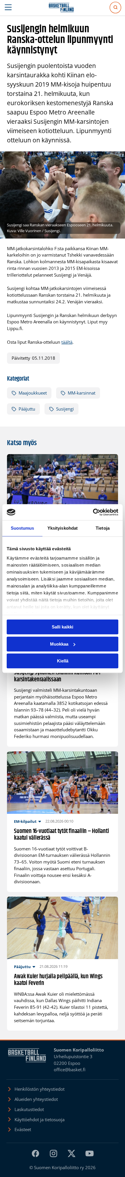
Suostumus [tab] (22, 528)
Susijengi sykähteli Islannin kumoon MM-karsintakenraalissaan (58, 676)
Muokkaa (59, 644)
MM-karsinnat (81, 393)
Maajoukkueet (33, 393)
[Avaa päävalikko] (8, 7)
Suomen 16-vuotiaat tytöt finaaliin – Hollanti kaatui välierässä (61, 835)
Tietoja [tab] (103, 528)
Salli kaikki (62, 626)
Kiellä (62, 660)
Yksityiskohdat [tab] (62, 528)
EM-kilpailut (25, 821)
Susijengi (65, 409)
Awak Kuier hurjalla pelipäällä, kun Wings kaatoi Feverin (58, 980)
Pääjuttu (27, 409)
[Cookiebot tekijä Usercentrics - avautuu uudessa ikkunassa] (92, 512)
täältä (66, 342)
